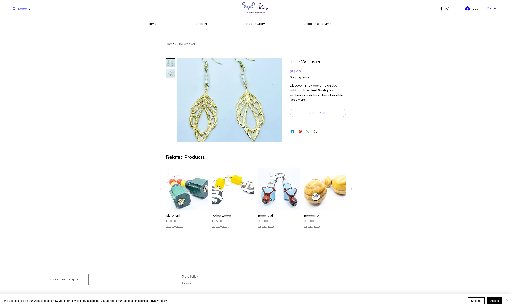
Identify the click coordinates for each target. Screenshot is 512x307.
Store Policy (190, 276)
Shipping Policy (299, 77)
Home (170, 44)
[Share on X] (315, 131)
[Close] (507, 300)
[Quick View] (187, 189)
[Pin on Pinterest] (300, 131)
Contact (187, 283)
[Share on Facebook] (292, 131)
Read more (297, 99)
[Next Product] (351, 189)
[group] (256, 198)
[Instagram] (447, 8)
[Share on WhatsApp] (307, 131)
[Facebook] (441, 8)
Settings (476, 301)
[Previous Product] (160, 189)
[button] (492, 8)
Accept (494, 301)
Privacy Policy (158, 301)
